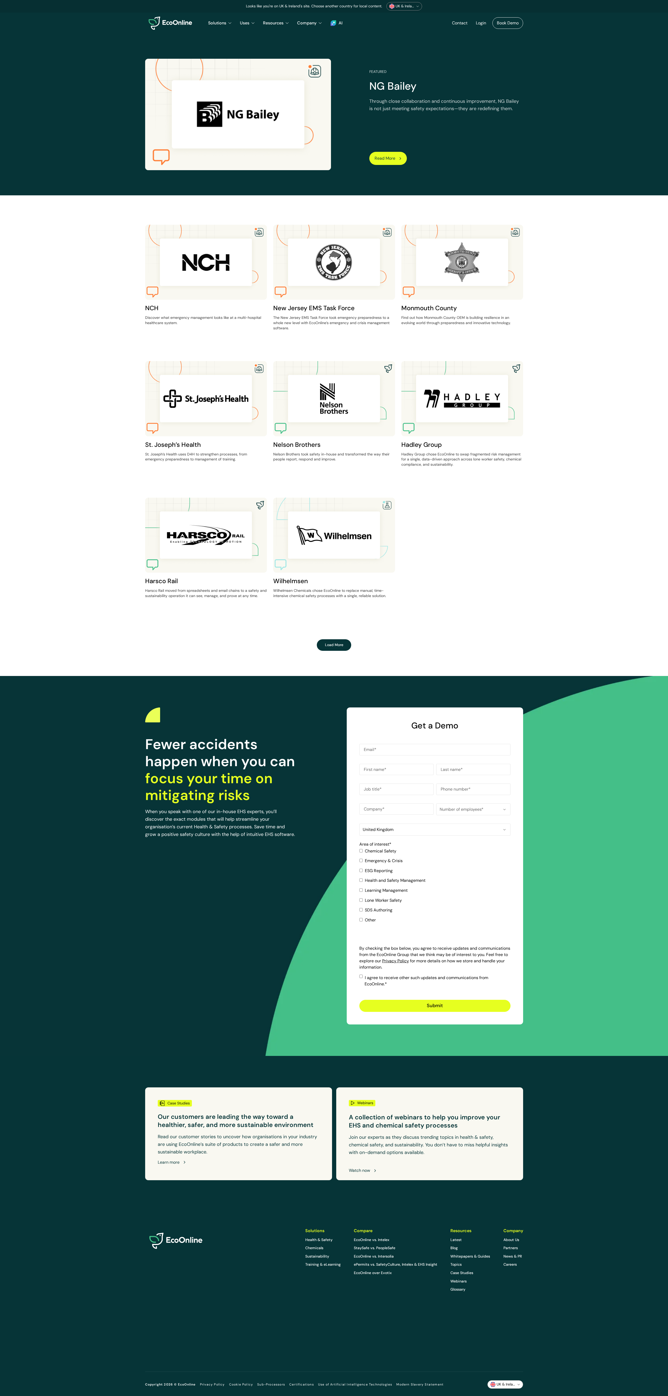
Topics (456, 1264)
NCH (152, 308)
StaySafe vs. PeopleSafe (374, 1247)
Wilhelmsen (290, 581)
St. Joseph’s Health (173, 444)
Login (481, 22)
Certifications (301, 1384)
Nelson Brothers (296, 444)
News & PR (512, 1256)
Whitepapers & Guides (470, 1256)
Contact (459, 22)
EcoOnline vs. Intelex (371, 1239)
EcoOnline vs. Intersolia (374, 1256)
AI (341, 22)
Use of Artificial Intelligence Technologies (355, 1384)
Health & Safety (319, 1239)
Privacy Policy (395, 960)
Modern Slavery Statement (420, 1384)
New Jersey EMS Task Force (314, 308)
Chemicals (314, 1247)
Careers (510, 1264)
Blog (454, 1247)
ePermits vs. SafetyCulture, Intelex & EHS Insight (395, 1264)
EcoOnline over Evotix (373, 1272)
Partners (510, 1247)
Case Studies (461, 1272)
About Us (511, 1239)
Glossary (457, 1289)
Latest (456, 1239)
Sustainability (317, 1256)
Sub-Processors (271, 1384)
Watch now (359, 1170)
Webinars (458, 1281)
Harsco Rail (161, 581)
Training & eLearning (323, 1264)
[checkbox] (435, 888)
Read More (385, 158)
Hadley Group (421, 444)
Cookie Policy (241, 1384)
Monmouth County (429, 308)
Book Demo (508, 22)
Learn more (169, 1162)
